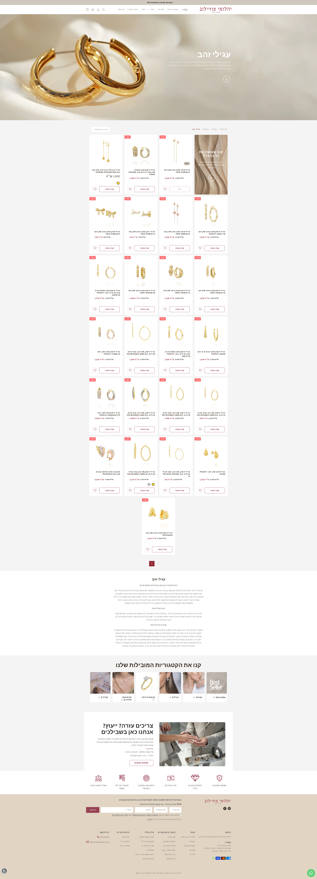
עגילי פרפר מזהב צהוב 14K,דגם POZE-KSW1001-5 (177, 171)
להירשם (93, 810)
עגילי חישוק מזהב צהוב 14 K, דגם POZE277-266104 (211, 353)
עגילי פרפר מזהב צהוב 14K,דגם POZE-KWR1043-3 (177, 233)
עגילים (206, 129)
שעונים (192, 850)
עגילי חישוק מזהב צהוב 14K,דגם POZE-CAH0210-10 (212, 291)
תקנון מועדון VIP (147, 841)
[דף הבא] (165, 563)
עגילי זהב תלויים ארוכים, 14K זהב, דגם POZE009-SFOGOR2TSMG (106, 171)
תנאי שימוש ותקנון (147, 837)
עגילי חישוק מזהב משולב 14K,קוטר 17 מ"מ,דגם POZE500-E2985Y (142, 172)
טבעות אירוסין (148, 697)
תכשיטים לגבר (189, 846)
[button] (184, 9)
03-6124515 (105, 837)
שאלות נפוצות (141, 763)
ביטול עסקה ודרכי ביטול (144, 854)
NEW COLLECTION (188, 837)
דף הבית (223, 129)
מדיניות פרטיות (148, 846)
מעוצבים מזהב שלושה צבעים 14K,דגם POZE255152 (108, 473)
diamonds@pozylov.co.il (99, 842)
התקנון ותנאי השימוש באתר (145, 815)
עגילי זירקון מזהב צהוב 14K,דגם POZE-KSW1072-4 (142, 233)
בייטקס (139, 873)
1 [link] (151, 563)
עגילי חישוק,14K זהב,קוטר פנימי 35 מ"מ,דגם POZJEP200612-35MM (141, 473)
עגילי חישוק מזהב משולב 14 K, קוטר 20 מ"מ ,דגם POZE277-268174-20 (177, 354)
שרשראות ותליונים (127, 698)
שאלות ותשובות (169, 841)
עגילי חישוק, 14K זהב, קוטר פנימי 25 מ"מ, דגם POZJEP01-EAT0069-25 (176, 474)
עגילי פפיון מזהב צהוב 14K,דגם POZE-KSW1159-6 (107, 233)
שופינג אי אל (125, 846)
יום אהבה (126, 837)
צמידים (104, 697)
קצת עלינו (171, 837)
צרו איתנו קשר (169, 854)
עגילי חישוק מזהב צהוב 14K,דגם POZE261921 (159, 534)
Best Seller (221, 697)
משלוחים (150, 850)
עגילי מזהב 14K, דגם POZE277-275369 (212, 473)
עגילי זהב (196, 129)
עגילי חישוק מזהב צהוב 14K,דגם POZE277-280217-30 (212, 233)
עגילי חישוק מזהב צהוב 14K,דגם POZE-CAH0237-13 (177, 291)
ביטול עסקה (170, 859)
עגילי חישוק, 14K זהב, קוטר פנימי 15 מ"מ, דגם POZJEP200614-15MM (211, 414)
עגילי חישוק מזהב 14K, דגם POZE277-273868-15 (109, 353)
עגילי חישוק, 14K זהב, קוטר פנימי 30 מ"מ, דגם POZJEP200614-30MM (141, 353)
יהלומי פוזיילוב (158, 873)
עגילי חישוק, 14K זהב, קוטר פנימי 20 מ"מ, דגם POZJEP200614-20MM (176, 414)
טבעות (199, 697)
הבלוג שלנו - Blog (168, 850)
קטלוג (214, 129)
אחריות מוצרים (169, 846)
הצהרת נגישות (148, 859)
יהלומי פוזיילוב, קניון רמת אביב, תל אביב (215, 837)
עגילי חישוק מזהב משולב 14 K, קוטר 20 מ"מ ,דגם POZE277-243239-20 (107, 292)
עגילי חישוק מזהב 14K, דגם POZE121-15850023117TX (109, 414)
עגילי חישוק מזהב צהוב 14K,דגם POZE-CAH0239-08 (142, 291)
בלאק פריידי (125, 841)
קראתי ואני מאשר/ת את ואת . (145, 815)
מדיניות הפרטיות (120, 815)
